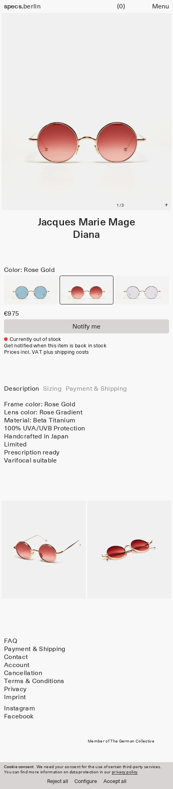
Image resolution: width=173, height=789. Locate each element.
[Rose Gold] (86, 290)
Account (16, 665)
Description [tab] (21, 388)
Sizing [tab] (52, 388)
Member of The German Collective (121, 741)
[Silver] (142, 290)
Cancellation (23, 673)
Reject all (57, 781)
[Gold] (31, 290)
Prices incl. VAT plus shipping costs (46, 352)
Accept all (114, 781)
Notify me (86, 326)
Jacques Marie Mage (87, 222)
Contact (16, 657)
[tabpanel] (86, 432)
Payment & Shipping (35, 649)
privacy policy (125, 772)
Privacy (15, 689)
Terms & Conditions (34, 681)
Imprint (15, 697)
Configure (85, 781)
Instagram (19, 708)
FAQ (10, 641)
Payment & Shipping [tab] (96, 388)
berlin (22, 6)
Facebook (19, 716)
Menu (160, 6)
